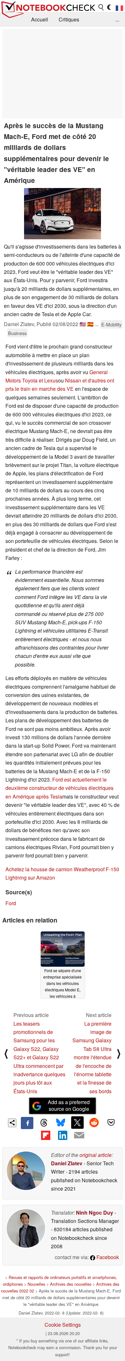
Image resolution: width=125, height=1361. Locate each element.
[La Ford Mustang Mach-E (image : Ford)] (62, 213)
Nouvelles (36, 1284)
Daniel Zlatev (66, 1163)
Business (17, 333)
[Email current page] (79, 1135)
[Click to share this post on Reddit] (94, 1122)
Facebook (107, 1257)
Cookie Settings (63, 1324)
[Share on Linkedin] (62, 1135)
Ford (10, 903)
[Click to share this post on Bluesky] (60, 1123)
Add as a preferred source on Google (69, 1105)
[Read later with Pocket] (111, 1122)
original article (95, 1155)
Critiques (69, 19)
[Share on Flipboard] (45, 1135)
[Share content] (12, 1123)
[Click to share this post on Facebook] (27, 1123)
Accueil (39, 19)
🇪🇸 (90, 324)
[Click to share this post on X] (77, 1122)
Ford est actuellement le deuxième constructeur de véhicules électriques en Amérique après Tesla (59, 788)
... (117, 19)
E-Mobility (111, 324)
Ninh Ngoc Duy (94, 1212)
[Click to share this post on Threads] (44, 1123)
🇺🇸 (82, 324)
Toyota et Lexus (40, 380)
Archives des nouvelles (70, 1284)
